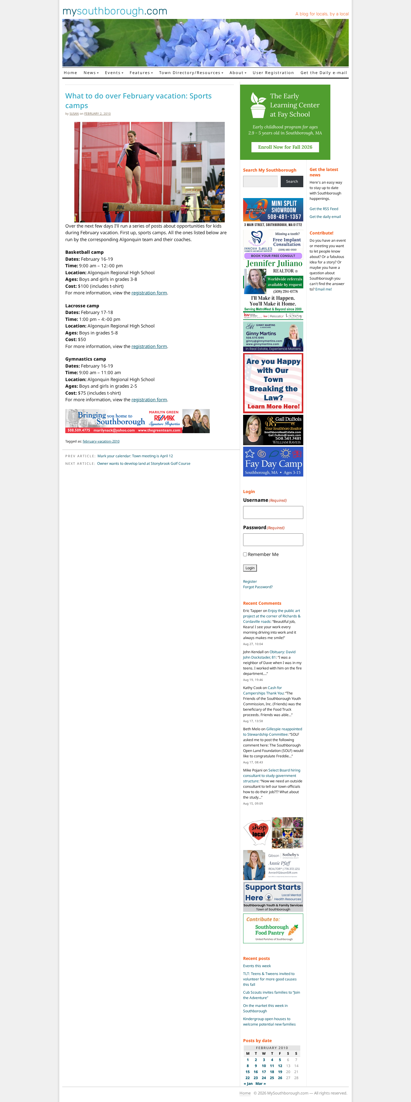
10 (264, 1065)
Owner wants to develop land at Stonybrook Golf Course (143, 463)
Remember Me (263, 554)
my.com (115, 11)
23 (256, 1077)
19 (280, 1071)
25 (272, 1077)
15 (248, 1071)
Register (250, 581)
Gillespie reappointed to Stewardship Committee (272, 731)
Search (292, 181)
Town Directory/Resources (190, 72)
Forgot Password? (258, 586)
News (90, 72)
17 (264, 1071)
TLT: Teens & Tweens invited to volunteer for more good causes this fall (270, 979)
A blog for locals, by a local (322, 14)
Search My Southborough (269, 170)
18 (272, 1071)
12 (280, 1065)
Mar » (260, 1083)
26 (280, 1077)
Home (70, 72)
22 (248, 1077)
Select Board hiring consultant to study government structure (271, 776)
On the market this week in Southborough (265, 1008)
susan (74, 113)
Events (113, 72)
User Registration (273, 72)
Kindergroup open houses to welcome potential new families (269, 1021)
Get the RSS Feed (324, 208)
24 (264, 1077)
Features (140, 72)
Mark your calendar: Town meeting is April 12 (135, 455)
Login (250, 567)
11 (272, 1065)
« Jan (248, 1083)
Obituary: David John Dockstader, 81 (269, 654)
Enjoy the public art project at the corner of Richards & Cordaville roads (272, 616)
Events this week (257, 965)
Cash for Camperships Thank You (263, 690)
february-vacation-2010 (101, 441)
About (237, 72)
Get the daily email (325, 216)
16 (256, 1071)
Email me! (323, 289)
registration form (149, 293)
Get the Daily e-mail (324, 72)
